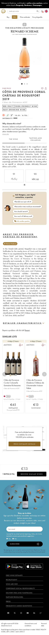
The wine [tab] (13, 139)
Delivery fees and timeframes (19, 593)
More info (5, 134)
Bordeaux (28, 5)
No (15, 539)
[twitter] (15, 613)
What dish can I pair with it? (22, 202)
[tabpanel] (24, 157)
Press (8, 601)
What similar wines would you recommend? (27, 206)
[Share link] (46, 88)
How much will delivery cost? (23, 216)
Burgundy (19, 5)
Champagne (37, 5)
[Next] (44, 374)
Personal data (44, 624)
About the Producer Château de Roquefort (20, 235)
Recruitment (11, 580)
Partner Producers (14, 597)
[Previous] (4, 374)
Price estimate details (24, 444)
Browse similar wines (32, 474)
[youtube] (28, 613)
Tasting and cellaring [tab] (35, 139)
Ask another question (23, 221)
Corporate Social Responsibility (20, 588)
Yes (9, 539)
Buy (8, 17)
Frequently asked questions (19, 606)
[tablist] (24, 139)
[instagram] (21, 613)
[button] (23, 57)
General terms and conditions (31, 624)
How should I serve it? (21, 211)
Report (27, 330)
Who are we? (12, 584)
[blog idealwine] (41, 613)
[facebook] (8, 613)
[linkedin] (34, 613)
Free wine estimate (14, 575)
